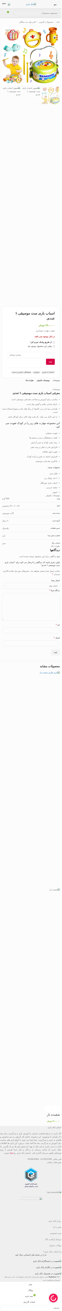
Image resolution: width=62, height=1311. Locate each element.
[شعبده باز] (46, 779)
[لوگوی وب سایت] (31, 4)
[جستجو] (16, 13)
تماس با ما (57, 1227)
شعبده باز (53, 1114)
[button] (56, 1108)
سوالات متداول (55, 1245)
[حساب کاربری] (3, 13)
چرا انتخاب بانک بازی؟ (52, 1252)
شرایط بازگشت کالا (53, 1239)
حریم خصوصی (56, 1233)
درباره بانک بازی (55, 1221)
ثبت (50, 362)
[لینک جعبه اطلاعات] (10, 4)
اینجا (12, 1153)
